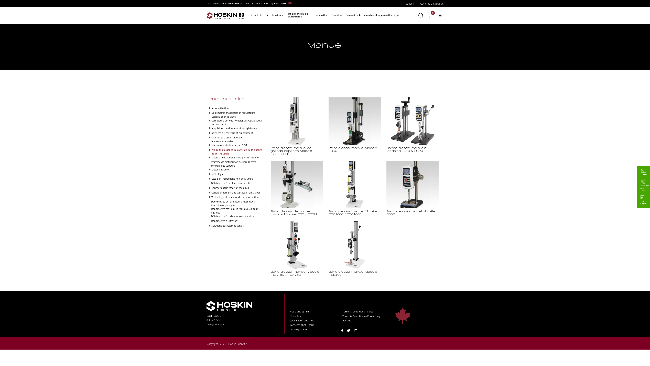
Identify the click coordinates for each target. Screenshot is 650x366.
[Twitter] (348, 330)
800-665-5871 (214, 320)
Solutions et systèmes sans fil (228, 225)
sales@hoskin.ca (215, 324)
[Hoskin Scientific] (225, 16)
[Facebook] (342, 330)
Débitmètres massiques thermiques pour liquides (234, 210)
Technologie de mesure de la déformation (235, 197)
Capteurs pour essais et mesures (230, 187)
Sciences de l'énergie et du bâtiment (232, 133)
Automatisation (220, 108)
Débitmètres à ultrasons (225, 220)
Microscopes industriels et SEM (229, 145)
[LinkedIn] (355, 330)
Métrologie (217, 174)
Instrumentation (226, 99)
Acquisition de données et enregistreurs (234, 128)
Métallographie (220, 169)
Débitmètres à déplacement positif (231, 183)
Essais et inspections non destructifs (232, 178)
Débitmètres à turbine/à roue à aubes (232, 216)
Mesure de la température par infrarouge (235, 157)
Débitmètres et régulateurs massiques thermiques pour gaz (233, 203)
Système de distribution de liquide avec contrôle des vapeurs (233, 163)
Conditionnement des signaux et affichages (236, 192)
